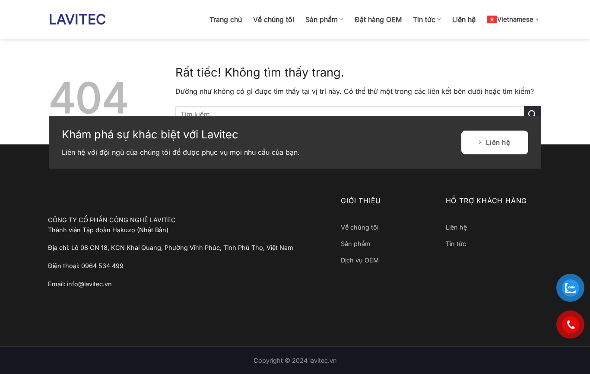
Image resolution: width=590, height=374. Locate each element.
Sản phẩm (321, 19)
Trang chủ (225, 19)
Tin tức (424, 19)
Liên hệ (464, 19)
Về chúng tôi (273, 19)
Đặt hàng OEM (378, 19)
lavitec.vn (323, 360)
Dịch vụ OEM (360, 260)
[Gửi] (532, 114)
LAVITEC (77, 19)
